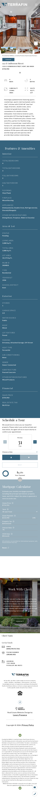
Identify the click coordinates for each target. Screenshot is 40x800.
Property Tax (7, 521)
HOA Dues (6, 534)
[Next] (35, 442)
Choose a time (7, 452)
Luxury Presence (20, 715)
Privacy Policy (28, 725)
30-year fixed (7, 512)
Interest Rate (7, 528)
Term (4, 509)
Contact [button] (20, 621)
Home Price (6, 503)
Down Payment (7, 516)
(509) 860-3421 (11, 654)
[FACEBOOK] (20, 702)
